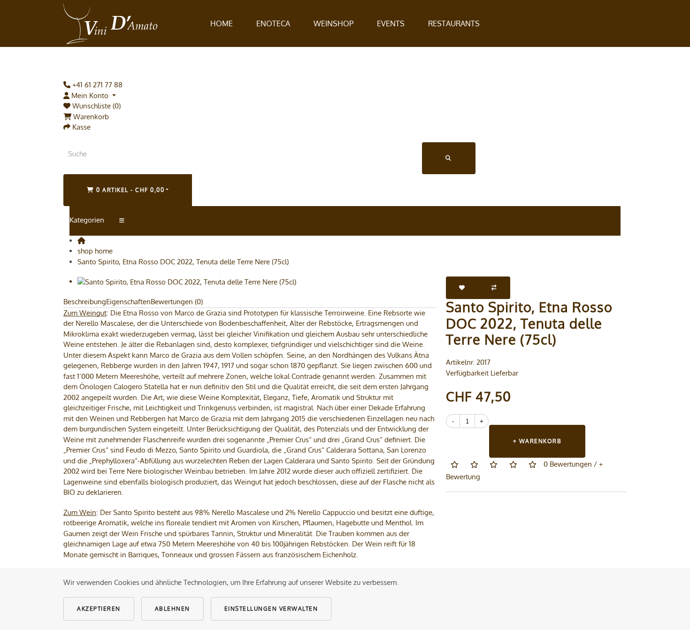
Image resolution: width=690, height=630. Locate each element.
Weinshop (333, 23)
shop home (95, 250)
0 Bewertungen (568, 464)
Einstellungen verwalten (271, 608)
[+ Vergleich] (494, 288)
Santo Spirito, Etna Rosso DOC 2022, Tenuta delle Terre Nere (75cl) (183, 261)
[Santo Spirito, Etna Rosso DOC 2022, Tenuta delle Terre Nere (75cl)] (186, 281)
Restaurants (454, 23)
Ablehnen (172, 608)
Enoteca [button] (273, 23)
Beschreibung (84, 301)
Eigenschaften (128, 301)
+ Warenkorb (537, 441)
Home (221, 23)
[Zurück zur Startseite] (110, 23)
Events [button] (391, 23)
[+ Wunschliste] (462, 288)
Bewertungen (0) (177, 301)
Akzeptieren (99, 608)
